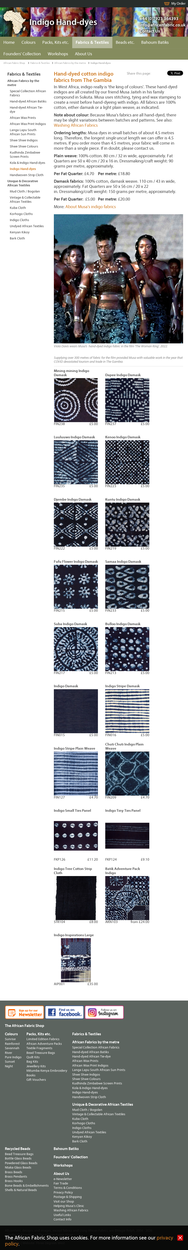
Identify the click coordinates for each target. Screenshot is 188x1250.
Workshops (58, 53)
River (8, 1053)
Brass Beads (13, 1172)
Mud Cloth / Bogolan (25, 191)
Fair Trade (61, 1183)
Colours (28, 42)
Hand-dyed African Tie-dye (26, 109)
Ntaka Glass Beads (18, 1167)
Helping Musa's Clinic (69, 1206)
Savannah (12, 1048)
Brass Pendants (16, 1176)
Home (9, 42)
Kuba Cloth (18, 208)
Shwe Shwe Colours (24, 146)
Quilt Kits (33, 1057)
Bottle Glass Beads (18, 1158)
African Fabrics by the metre (70, 63)
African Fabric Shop (14, 63)
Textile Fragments (39, 1048)
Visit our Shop (64, 1201)
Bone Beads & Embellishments (27, 1185)
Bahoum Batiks (155, 42)
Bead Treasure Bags (40, 1053)
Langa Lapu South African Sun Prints (23, 132)
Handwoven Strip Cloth (27, 175)
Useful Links (62, 1215)
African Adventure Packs (44, 1044)
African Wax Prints (23, 118)
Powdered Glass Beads (21, 1163)
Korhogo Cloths (21, 214)
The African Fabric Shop (24, 1026)
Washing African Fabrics (76, 125)
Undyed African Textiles (27, 226)
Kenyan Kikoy (20, 232)
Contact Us (150, 31)
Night (9, 1066)
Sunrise (10, 1039)
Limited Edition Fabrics (42, 1039)
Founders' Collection (22, 53)
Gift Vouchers (36, 1080)
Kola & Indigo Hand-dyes (27, 163)
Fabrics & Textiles (92, 42)
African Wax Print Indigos (28, 124)
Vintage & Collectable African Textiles (25, 199)
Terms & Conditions (68, 1188)
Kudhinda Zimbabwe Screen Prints (25, 154)
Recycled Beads (17, 1149)
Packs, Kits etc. (55, 42)
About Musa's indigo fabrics (90, 206)
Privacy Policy (63, 1192)
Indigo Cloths (19, 220)
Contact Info (62, 1219)
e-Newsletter (63, 1179)
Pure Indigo (13, 1057)
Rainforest (12, 1044)
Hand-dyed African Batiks (28, 101)
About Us (83, 53)
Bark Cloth (17, 238)
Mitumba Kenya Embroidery (46, 1071)
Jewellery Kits (36, 1066)
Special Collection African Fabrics (28, 93)
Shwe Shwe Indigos (24, 140)
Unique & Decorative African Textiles (22, 183)
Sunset (10, 1061)
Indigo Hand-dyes (101, 63)
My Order (178, 3)
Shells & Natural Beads (21, 1190)
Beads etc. (125, 42)
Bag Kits (32, 1061)
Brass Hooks (14, 1181)
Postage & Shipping (68, 1197)
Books (30, 1075)
